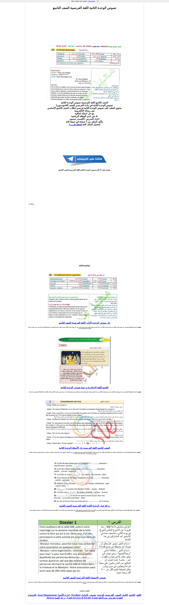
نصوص (92, 595)
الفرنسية (109, 595)
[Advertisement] (84, 29)
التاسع (132, 595)
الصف (118, 595)
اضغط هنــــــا (75, 124)
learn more (91, 1)
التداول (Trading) (79, 595)
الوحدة (101, 595)
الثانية (125, 595)
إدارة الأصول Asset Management (54, 595)
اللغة (139, 595)
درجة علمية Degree (56, 598)
